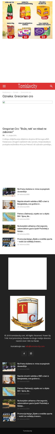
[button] (4, 86)
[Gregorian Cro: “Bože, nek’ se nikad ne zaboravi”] (27, 113)
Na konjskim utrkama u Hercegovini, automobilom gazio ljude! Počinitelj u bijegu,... (33, 228)
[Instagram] (31, 353)
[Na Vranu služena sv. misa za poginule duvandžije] (9, 192)
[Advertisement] (27, 61)
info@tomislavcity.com (35, 346)
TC (3, 135)
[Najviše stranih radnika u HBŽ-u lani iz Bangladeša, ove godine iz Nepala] (9, 204)
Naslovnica (6, 92)
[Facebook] (24, 353)
